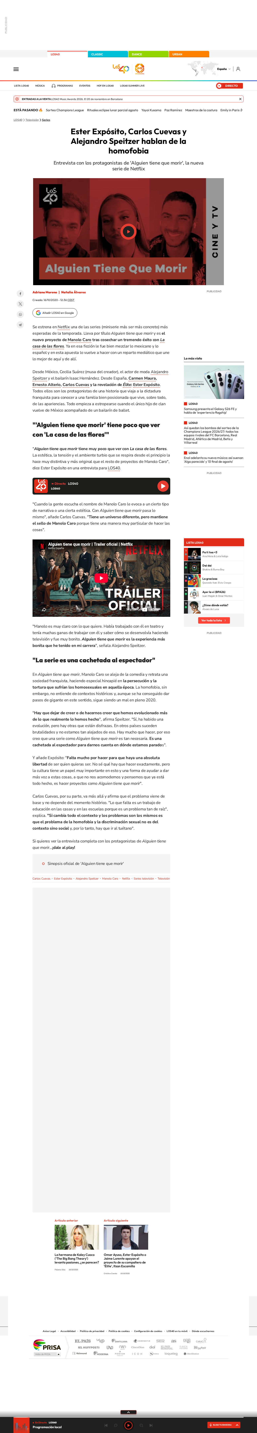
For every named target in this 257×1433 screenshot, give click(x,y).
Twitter (20, 304)
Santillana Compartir (142, 1341)
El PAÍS (82, 1341)
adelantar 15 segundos (141, 1425)
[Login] (238, 68)
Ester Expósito (146, 384)
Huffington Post (88, 1346)
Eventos (84, 85)
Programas (65, 85)
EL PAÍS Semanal (167, 1346)
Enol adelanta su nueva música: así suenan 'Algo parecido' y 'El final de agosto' (213, 459)
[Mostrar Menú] (18, 69)
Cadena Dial (152, 1346)
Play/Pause (128, 232)
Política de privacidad (92, 1331)
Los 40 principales (101, 1341)
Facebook (20, 293)
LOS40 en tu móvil (177, 1331)
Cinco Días (137, 1346)
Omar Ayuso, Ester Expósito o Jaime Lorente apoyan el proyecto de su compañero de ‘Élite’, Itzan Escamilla (125, 1260)
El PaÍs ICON (137, 1352)
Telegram (20, 324)
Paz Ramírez (173, 110)
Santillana (121, 1341)
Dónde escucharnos (203, 1331)
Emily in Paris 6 (231, 110)
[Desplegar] (128, 1412)
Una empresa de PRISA (47, 1344)
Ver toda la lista (211, 620)
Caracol (200, 1341)
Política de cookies (119, 1331)
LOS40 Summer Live (132, 85)
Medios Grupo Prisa (47, 1354)
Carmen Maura (142, 378)
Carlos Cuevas (76, 384)
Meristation (191, 1352)
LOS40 (55, 54)
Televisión (32, 120)
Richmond (80, 1352)
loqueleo (171, 1352)
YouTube (120, 1288)
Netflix (64, 327)
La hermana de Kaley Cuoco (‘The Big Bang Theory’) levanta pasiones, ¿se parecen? (77, 1258)
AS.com (171, 1341)
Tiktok (112, 1288)
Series (46, 120)
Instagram (104, 1288)
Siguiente (151, 1425)
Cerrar (240, 99)
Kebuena (196, 1346)
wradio (122, 1346)
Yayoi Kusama (151, 110)
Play (128, 1425)
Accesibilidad (67, 1331)
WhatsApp (20, 314)
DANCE (137, 54)
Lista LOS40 (21, 85)
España (222, 69)
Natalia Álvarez (73, 292)
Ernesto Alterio (47, 384)
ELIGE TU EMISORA (222, 1425)
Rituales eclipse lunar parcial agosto (112, 110)
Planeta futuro (182, 1346)
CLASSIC (97, 54)
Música (40, 85)
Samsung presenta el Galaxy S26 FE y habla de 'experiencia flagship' (210, 410)
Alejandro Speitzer (87, 879)
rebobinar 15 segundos (115, 1425)
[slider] (128, 1417)
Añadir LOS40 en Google (58, 313)
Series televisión (144, 879)
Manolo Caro (79, 339)
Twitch (144, 1288)
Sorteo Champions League (65, 110)
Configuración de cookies (148, 1331)
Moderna (99, 1352)
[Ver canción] (194, 554)
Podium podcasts (120, 1352)
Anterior (106, 1425)
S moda (153, 1352)
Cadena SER (159, 1341)
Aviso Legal (49, 1331)
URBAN (177, 54)
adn (185, 1341)
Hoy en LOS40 (105, 85)
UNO (110, 1346)
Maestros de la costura (201, 110)
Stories (152, 1288)
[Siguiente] (242, 110)
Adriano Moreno (45, 292)
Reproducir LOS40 (163, 486)
